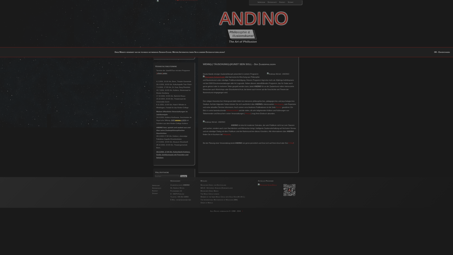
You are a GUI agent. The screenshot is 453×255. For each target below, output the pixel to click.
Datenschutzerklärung (215, 52)
